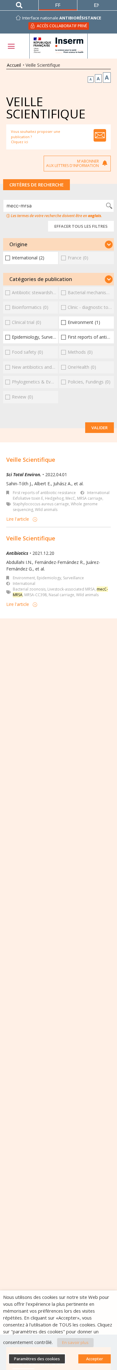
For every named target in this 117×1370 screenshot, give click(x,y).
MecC (70, 498)
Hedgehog (54, 498)
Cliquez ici (19, 141)
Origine (18, 244)
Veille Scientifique (30, 459)
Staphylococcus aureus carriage (41, 504)
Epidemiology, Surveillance (60, 578)
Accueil (14, 65)
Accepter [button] (94, 1359)
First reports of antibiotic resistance (44, 492)
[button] (58, 244)
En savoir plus (75, 1342)
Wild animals (46, 509)
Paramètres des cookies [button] (37, 1359)
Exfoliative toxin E (28, 498)
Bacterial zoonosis (29, 589)
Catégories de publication (40, 279)
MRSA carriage (89, 498)
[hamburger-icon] (11, 46)
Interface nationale (61, 17)
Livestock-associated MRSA (71, 589)
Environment (24, 578)
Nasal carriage (61, 594)
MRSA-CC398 (35, 594)
